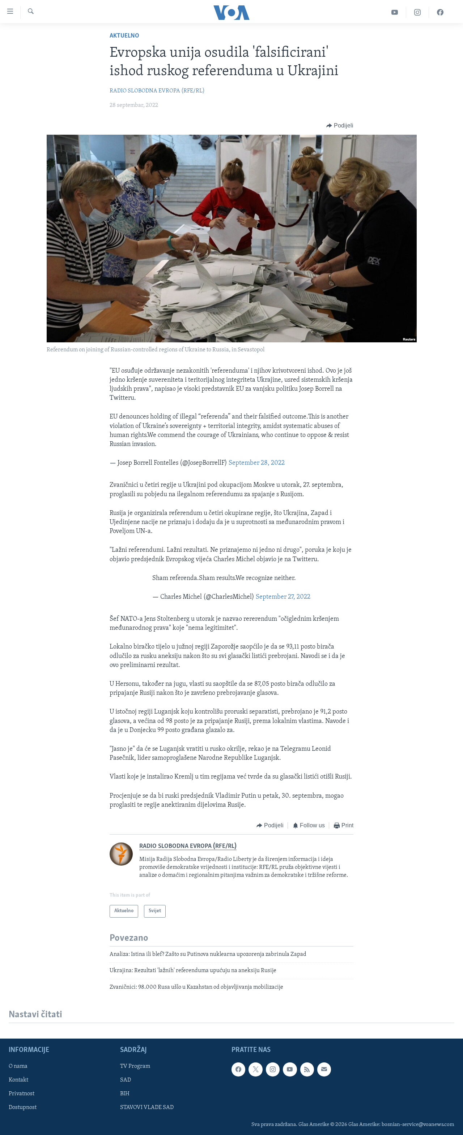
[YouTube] (394, 12)
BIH (124, 1094)
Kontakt (18, 1080)
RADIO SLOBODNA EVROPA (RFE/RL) (157, 91)
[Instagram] (417, 12)
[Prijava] (324, 1069)
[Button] (339, 125)
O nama (18, 1066)
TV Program (135, 1066)
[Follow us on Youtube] (290, 1069)
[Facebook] (440, 12)
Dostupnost (23, 1107)
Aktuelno (124, 36)
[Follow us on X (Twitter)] (255, 1069)
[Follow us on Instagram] (273, 1069)
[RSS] (307, 1069)
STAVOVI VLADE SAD (147, 1107)
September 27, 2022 (283, 597)
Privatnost (21, 1094)
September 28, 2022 (257, 463)
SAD (125, 1080)
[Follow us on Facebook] (238, 1069)
